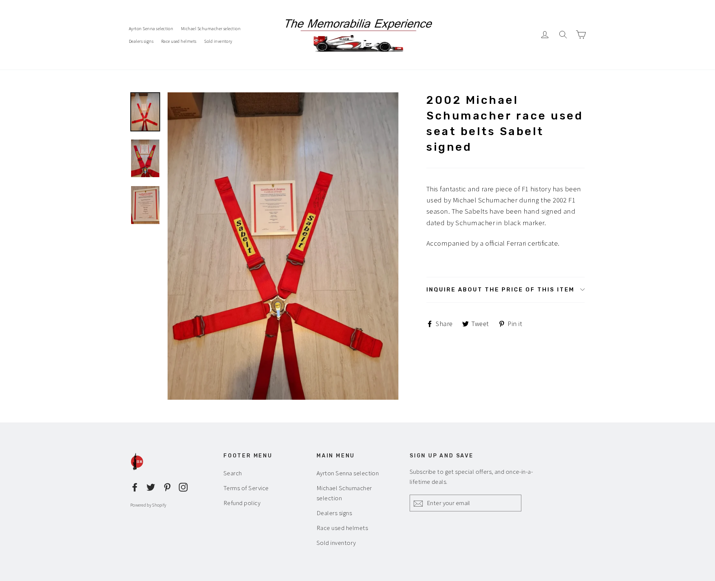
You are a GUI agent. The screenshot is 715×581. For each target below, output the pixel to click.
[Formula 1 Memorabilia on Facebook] (134, 486)
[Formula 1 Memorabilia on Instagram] (183, 486)
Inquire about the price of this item (500, 289)
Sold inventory (218, 41)
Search (232, 473)
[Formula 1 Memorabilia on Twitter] (150, 486)
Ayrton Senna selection (151, 28)
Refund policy (241, 503)
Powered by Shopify (148, 505)
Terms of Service (246, 488)
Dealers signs (141, 41)
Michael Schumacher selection (211, 28)
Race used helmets (179, 41)
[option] (283, 246)
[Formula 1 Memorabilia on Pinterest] (167, 486)
